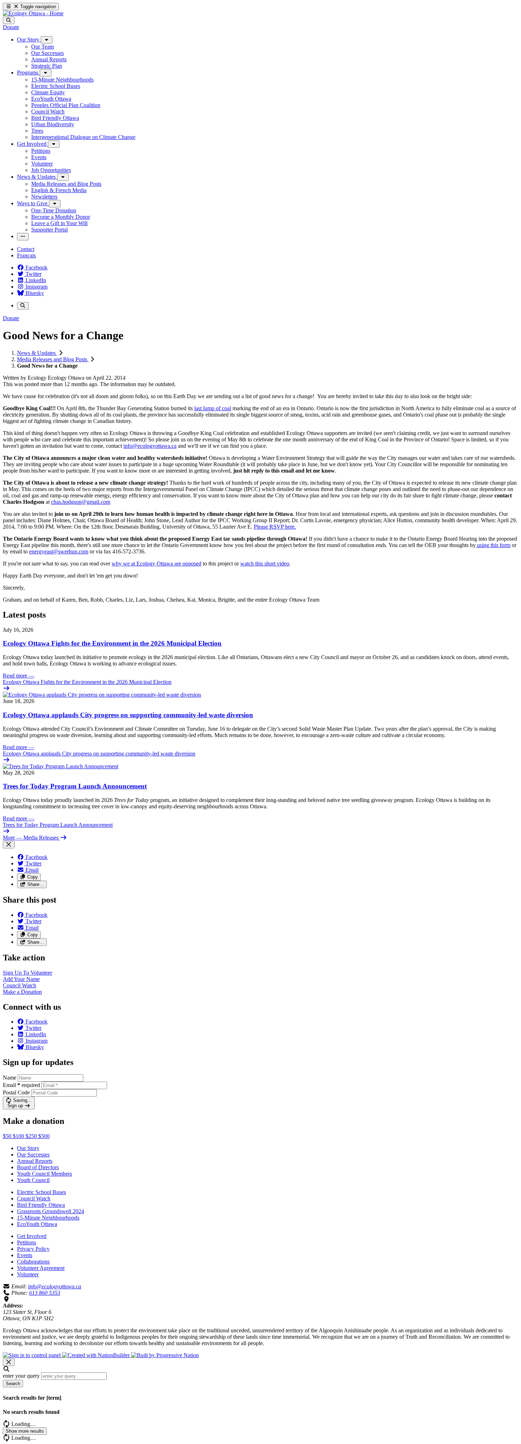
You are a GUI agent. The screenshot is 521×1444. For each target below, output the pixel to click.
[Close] (9, 844)
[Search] (9, 20)
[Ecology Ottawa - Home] (33, 13)
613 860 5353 (44, 1293)
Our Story (28, 1148)
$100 (19, 1136)
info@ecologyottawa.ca (150, 446)
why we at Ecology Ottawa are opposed (156, 564)
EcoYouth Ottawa (37, 1224)
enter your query (21, 1376)
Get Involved (31, 1236)
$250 (32, 1136)
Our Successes (33, 1155)
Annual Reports (34, 1161)
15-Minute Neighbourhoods (48, 1218)
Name (9, 1078)
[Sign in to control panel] (32, 1355)
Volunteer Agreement (41, 1268)
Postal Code (16, 1092)
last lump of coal (212, 408)
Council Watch (33, 1198)
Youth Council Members (44, 1174)
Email (21, 1085)
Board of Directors (38, 1167)
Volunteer (28, 1274)
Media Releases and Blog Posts (53, 359)
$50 (8, 1136)
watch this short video (264, 564)
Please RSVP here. (275, 527)
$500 (44, 1136)
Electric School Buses (41, 1192)
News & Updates (37, 353)
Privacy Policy (33, 1249)
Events (24, 1255)
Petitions (26, 1242)
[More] (46, 40)
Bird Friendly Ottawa (41, 1205)
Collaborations (33, 1262)
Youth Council (33, 1180)
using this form (493, 545)
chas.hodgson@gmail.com (80, 502)
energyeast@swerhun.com (58, 551)
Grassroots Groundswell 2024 (50, 1211)
